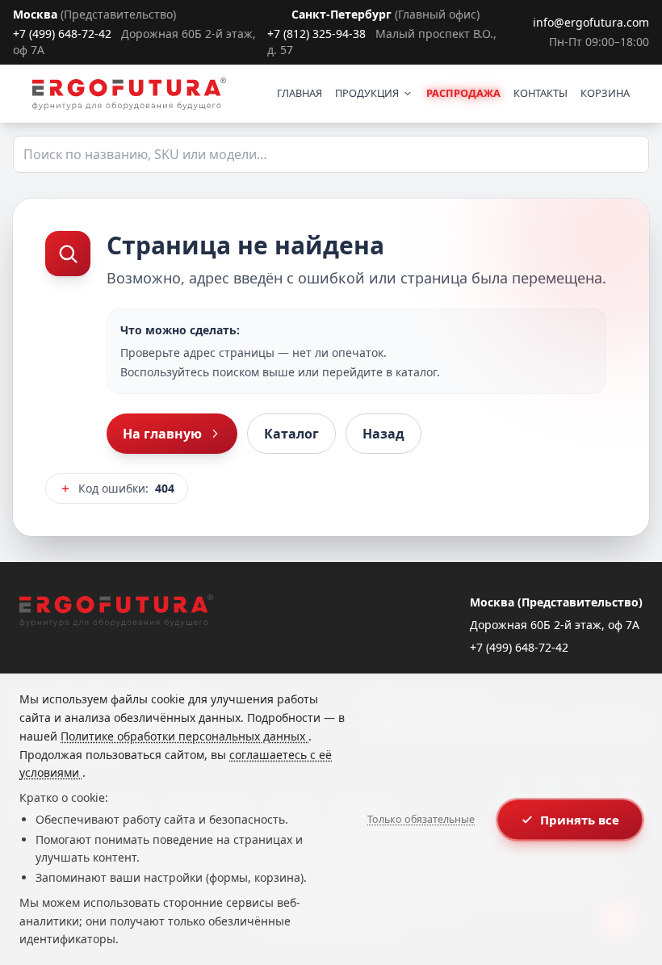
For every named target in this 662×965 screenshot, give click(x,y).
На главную (162, 434)
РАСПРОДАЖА (463, 93)
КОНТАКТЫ (540, 93)
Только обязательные (421, 819)
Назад (383, 434)
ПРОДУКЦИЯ (367, 93)
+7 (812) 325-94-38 (316, 33)
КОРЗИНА (605, 93)
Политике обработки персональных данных (184, 736)
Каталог (291, 434)
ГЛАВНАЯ (299, 93)
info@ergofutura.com (591, 22)
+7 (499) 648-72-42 (62, 33)
